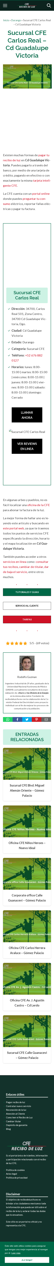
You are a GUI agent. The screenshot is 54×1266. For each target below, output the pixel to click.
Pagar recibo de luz (15, 1102)
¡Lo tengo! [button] (27, 1260)
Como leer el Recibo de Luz (19, 1117)
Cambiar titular (13, 1121)
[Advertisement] (27, 120)
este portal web (13, 528)
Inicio (6, 20)
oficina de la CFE (38, 505)
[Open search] (49, 5)
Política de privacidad (16, 1177)
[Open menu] (5, 5)
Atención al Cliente (15, 1113)
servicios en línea (14, 561)
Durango (16, 20)
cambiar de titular (31, 566)
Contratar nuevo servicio (18, 1106)
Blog (8, 1129)
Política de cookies (15, 1170)
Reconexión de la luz (16, 1109)
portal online (41, 193)
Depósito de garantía (16, 1125)
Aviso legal (11, 1173)
